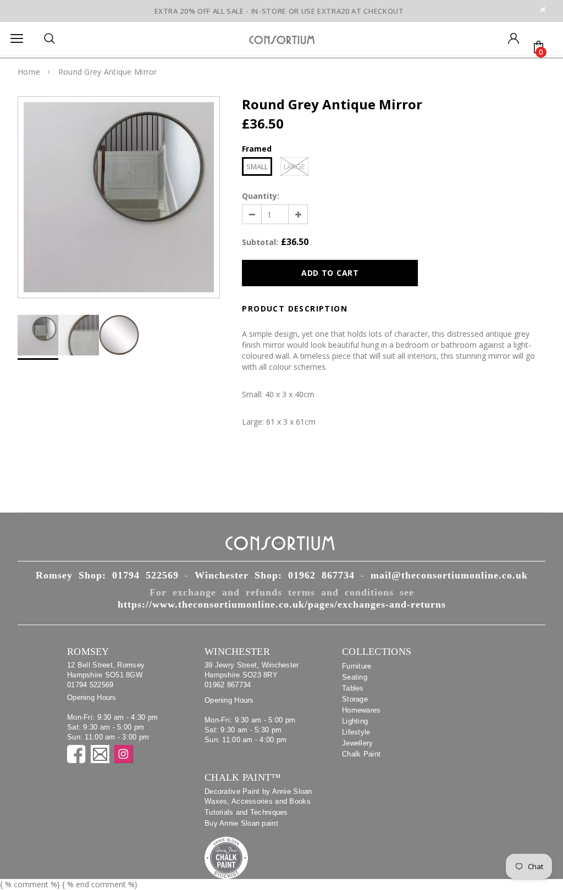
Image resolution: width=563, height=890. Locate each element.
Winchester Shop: (275, 575)
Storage (355, 699)
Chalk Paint (361, 754)
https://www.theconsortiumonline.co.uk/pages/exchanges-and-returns (282, 604)
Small (257, 166)
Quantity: (260, 196)
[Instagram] (123, 754)
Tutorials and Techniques (246, 812)
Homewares (361, 710)
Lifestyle (356, 732)
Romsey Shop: (107, 575)
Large (294, 166)
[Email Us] (100, 754)
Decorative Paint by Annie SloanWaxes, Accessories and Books (258, 796)
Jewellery (357, 743)
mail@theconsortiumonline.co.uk (449, 575)
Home (29, 71)
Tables (353, 688)
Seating (354, 677)
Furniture (357, 666)
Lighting (355, 721)
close (542, 9)
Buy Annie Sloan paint (241, 823)
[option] (119, 197)
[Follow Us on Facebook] (76, 754)
